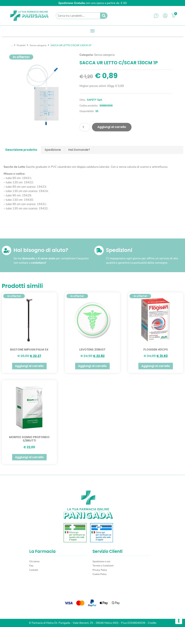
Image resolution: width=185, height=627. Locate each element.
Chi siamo (34, 561)
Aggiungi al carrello (111, 127)
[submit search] (103, 15)
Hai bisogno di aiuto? (41, 250)
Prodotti (21, 45)
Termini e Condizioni (102, 565)
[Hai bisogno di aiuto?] (6, 250)
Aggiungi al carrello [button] (29, 366)
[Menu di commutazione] (92, 30)
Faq (31, 565)
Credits (152, 623)
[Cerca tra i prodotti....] (78, 15)
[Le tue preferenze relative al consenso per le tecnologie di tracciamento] (178, 620)
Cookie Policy (99, 574)
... (12, 45)
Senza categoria (38, 45)
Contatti (33, 570)
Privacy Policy (99, 570)
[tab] (21, 150)
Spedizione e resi (101, 561)
